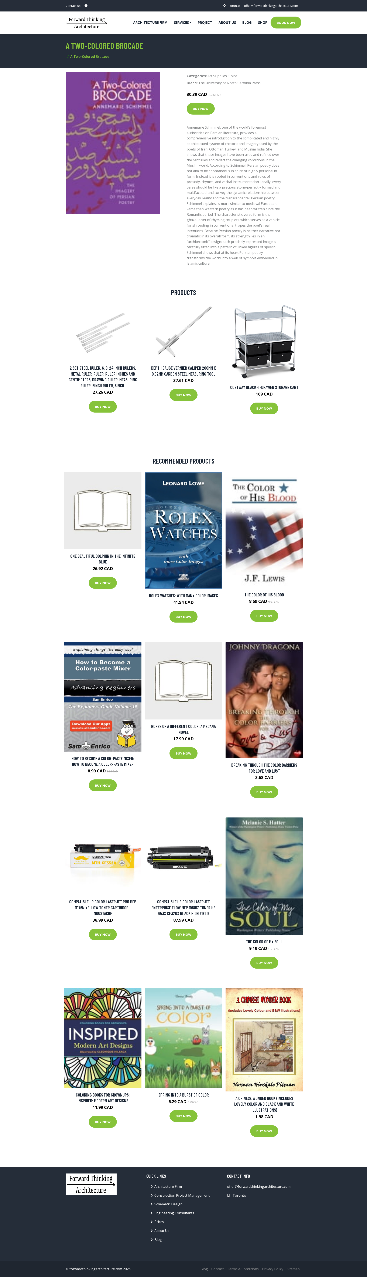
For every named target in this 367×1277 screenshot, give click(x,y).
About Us (227, 22)
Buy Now (201, 108)
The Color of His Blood (264, 594)
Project (205, 22)
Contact (217, 1269)
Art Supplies (217, 76)
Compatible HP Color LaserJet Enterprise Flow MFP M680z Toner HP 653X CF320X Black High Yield (183, 907)
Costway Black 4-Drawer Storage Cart (264, 387)
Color (233, 76)
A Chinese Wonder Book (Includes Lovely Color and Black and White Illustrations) (264, 1103)
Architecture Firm (168, 1186)
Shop (262, 22)
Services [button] (181, 22)
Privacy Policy (272, 1269)
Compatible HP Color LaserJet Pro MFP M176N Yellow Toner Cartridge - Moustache (102, 907)
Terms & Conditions (243, 1269)
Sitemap (293, 1269)
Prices (159, 1221)
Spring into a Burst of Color (183, 1094)
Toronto (234, 6)
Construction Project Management (182, 1195)
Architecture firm (150, 22)
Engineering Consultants (174, 1213)
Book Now (286, 22)
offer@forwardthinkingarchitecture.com (271, 6)
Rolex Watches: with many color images (183, 595)
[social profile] (86, 6)
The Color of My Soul (264, 941)
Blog (247, 22)
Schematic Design (168, 1204)
